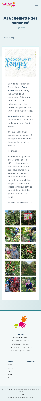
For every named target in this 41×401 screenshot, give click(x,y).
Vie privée (20, 394)
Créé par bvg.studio (15, 397)
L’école (10, 368)
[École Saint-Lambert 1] (20, 322)
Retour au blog (8, 38)
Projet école (20, 28)
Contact (10, 378)
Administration (28, 397)
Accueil (10, 364)
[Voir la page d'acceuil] (8, 5)
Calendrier (10, 374)
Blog (10, 371)
